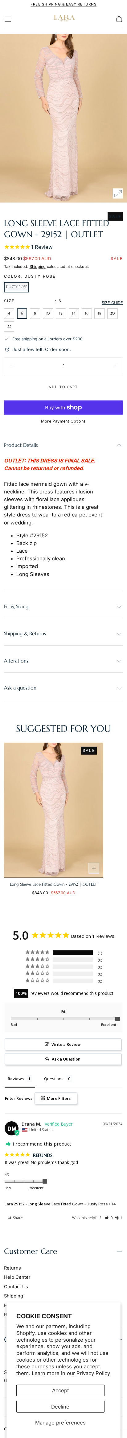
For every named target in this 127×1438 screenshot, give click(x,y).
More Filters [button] (58, 1098)
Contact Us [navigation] (16, 1286)
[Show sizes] (94, 868)
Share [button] (17, 1217)
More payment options (63, 421)
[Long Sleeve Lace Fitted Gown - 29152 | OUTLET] (53, 810)
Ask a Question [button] (66, 1059)
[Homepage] (63, 19)
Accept (60, 1390)
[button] (8, 19)
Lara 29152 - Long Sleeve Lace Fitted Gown (44, 1204)
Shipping (38, 266)
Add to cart (63, 387)
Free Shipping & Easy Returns (63, 4)
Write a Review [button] (66, 1044)
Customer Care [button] (30, 1251)
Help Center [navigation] (17, 1277)
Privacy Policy (93, 1373)
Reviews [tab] (16, 1078)
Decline (60, 1407)
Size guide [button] (112, 302)
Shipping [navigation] (13, 1296)
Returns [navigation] (12, 1268)
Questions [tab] (53, 1078)
